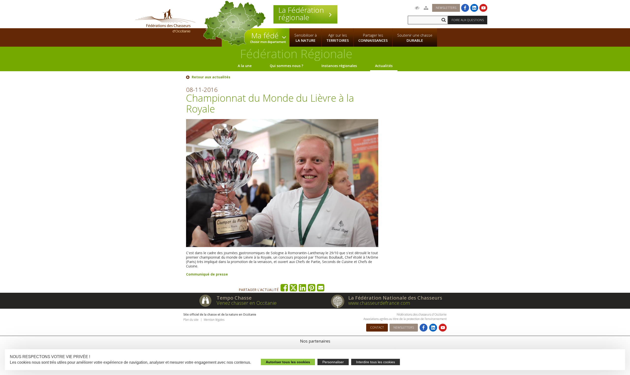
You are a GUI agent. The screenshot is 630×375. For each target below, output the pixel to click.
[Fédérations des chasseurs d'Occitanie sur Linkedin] (474, 8)
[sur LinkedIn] (302, 288)
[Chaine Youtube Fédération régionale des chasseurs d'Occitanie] (483, 8)
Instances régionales (339, 65)
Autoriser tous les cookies (288, 362)
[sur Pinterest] (311, 288)
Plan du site (191, 320)
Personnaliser (333, 362)
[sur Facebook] (284, 288)
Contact (377, 327)
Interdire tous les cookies (375, 362)
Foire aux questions (468, 20)
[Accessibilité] (417, 8)
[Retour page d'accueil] (165, 20)
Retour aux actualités (211, 77)
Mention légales (214, 320)
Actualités (384, 65)
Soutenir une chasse (414, 38)
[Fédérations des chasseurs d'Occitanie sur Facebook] (465, 8)
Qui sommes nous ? (286, 65)
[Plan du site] (426, 8)
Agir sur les (337, 38)
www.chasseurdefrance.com (379, 303)
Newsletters (446, 8)
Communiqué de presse (207, 274)
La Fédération (301, 13)
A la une (245, 65)
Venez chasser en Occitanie (247, 303)
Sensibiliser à (305, 38)
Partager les (373, 38)
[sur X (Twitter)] (293, 288)
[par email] (321, 288)
